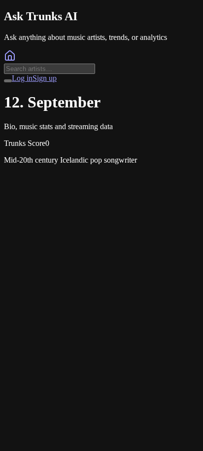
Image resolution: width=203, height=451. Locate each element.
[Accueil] (10, 59)
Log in (22, 78)
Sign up (45, 78)
